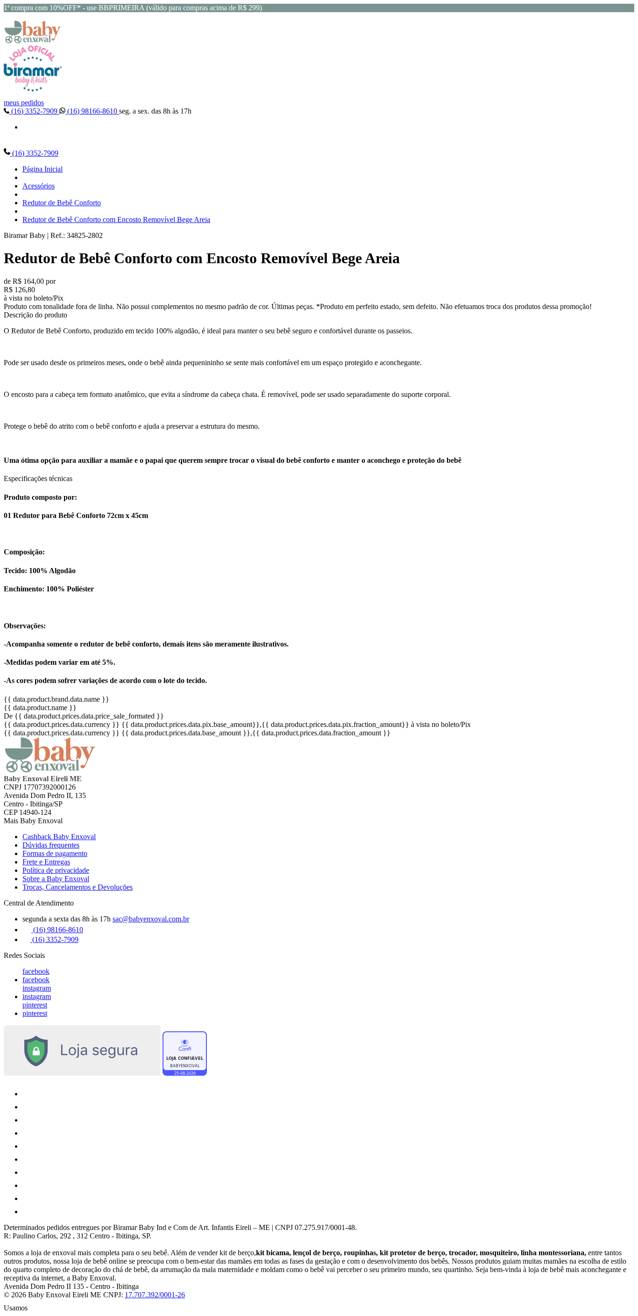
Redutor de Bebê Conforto (61, 203)
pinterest (34, 1005)
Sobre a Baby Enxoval (55, 879)
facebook (36, 971)
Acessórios (38, 186)
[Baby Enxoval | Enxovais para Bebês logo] (33, 41)
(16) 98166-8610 (92, 111)
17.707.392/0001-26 (155, 1295)
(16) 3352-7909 (34, 111)
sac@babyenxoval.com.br (151, 919)
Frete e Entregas (46, 862)
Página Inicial (42, 169)
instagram (36, 988)
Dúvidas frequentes (50, 845)
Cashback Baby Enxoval (59, 837)
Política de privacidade (55, 870)
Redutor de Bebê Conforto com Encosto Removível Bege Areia (116, 219)
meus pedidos (24, 103)
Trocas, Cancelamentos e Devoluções (77, 887)
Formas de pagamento (54, 853)
